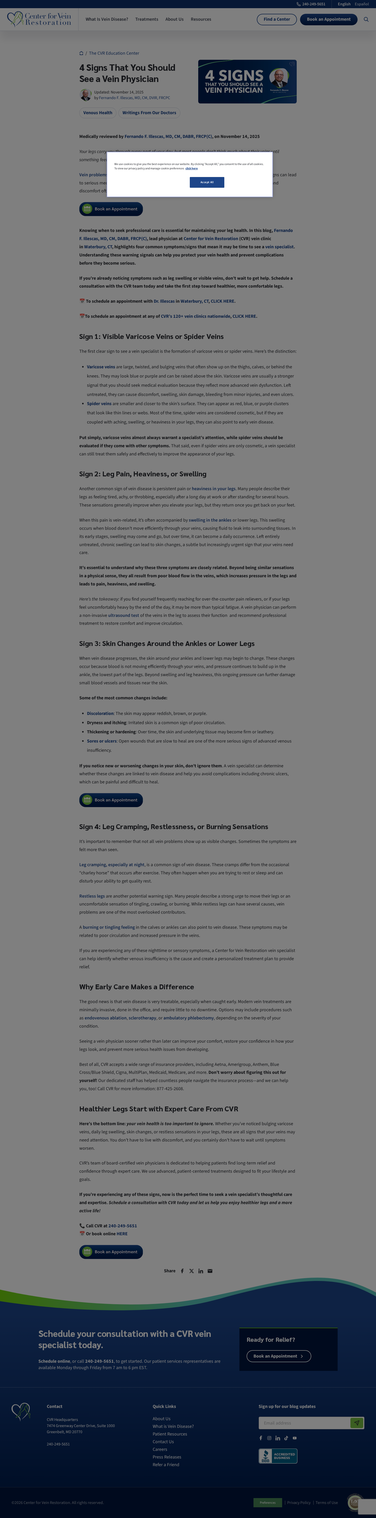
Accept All (207, 182)
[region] (190, 174)
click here (191, 168)
